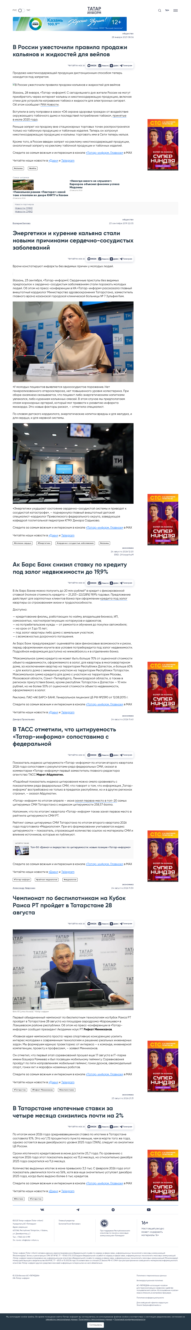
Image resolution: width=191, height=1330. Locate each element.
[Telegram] (78, 1209)
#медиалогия (70, 880)
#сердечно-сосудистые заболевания (75, 543)
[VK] (42, 1209)
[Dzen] (113, 1210)
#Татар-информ (22, 880)
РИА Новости (50, 104)
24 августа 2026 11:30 (122, 888)
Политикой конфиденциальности (129, 1319)
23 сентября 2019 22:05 (121, 223)
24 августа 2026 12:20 (122, 552)
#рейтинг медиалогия (46, 880)
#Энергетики (44, 543)
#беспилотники (66, 1090)
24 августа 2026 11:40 (122, 719)
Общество (128, 34)
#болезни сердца (22, 543)
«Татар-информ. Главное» (104, 152)
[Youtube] (149, 1209)
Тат (28, 10)
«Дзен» (53, 160)
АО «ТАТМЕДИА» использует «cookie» (152, 1285)
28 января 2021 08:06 (123, 37)
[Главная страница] (94, 10)
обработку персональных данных (62, 1319)
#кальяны (18, 168)
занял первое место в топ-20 (96, 800)
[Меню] (175, 10)
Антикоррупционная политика (150, 1281)
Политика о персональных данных (152, 1276)
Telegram (67, 160)
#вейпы (32, 168)
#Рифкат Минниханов (42, 1090)
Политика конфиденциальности (150, 1298)
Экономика (128, 548)
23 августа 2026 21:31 (123, 1098)
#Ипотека (18, 1199)
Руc (15, 10)
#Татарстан (20, 1090)
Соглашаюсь (95, 1325)
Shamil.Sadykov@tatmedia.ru (149, 1305)
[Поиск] (159, 10)
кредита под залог (113, 598)
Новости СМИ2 (24, 208)
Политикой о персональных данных (95, 1319)
